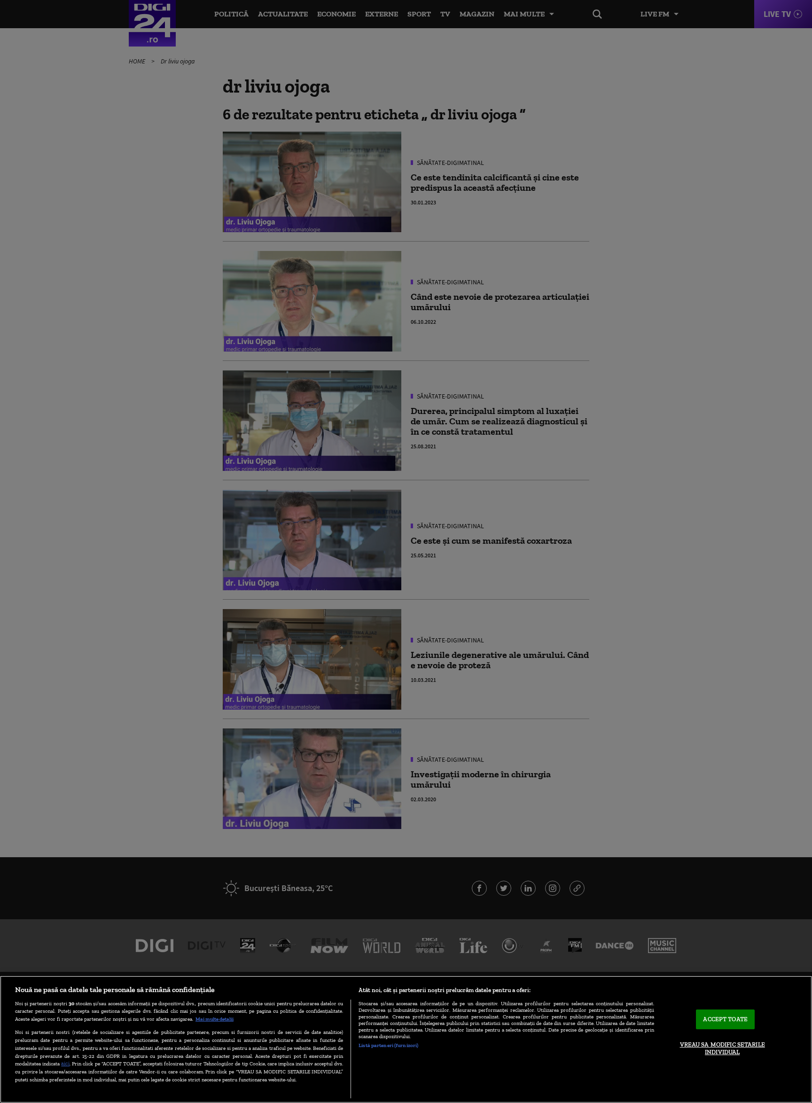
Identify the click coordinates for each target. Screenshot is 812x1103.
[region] (406, 1039)
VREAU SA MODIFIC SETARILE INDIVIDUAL (722, 1048)
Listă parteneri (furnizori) (388, 1045)
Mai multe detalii (214, 1019)
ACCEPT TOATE (725, 1019)
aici (65, 1063)
